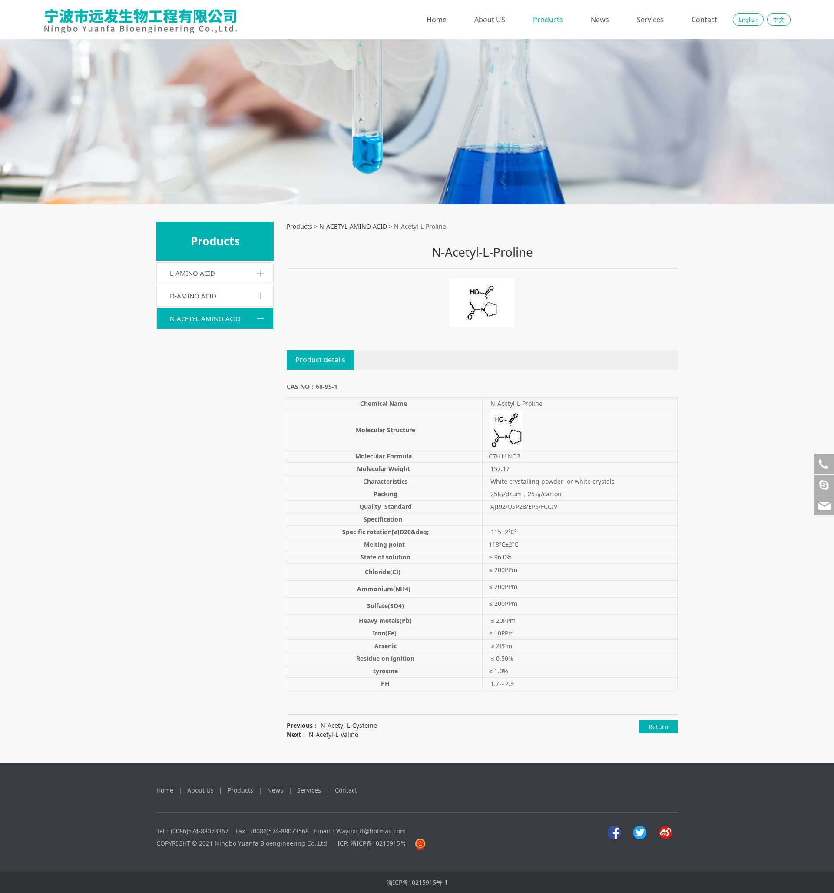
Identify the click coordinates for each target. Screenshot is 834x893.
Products (548, 19)
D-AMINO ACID (193, 295)
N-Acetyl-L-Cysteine (349, 725)
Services (650, 19)
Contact (704, 19)
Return (659, 726)
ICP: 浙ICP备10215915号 (372, 843)
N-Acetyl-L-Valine (333, 734)
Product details (320, 360)
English (748, 19)
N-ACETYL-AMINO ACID (205, 318)
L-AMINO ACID (192, 273)
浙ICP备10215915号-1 (417, 882)
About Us (200, 790)
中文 (778, 19)
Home (437, 19)
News (600, 19)
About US (489, 19)
